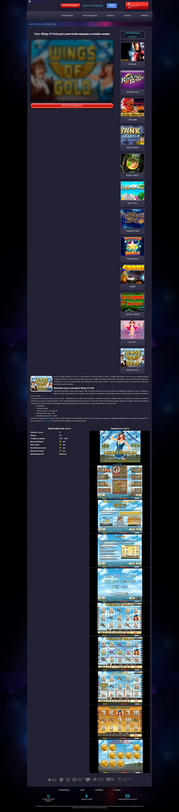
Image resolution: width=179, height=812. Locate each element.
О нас (82, 790)
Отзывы (117, 790)
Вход (112, 5)
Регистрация (70, 5)
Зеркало (144, 16)
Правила (99, 790)
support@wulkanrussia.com (127, 799)
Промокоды (64, 790)
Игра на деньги (90, 16)
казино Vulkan (47, 421)
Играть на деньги (72, 105)
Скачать (110, 16)
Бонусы (127, 16)
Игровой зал (67, 16)
